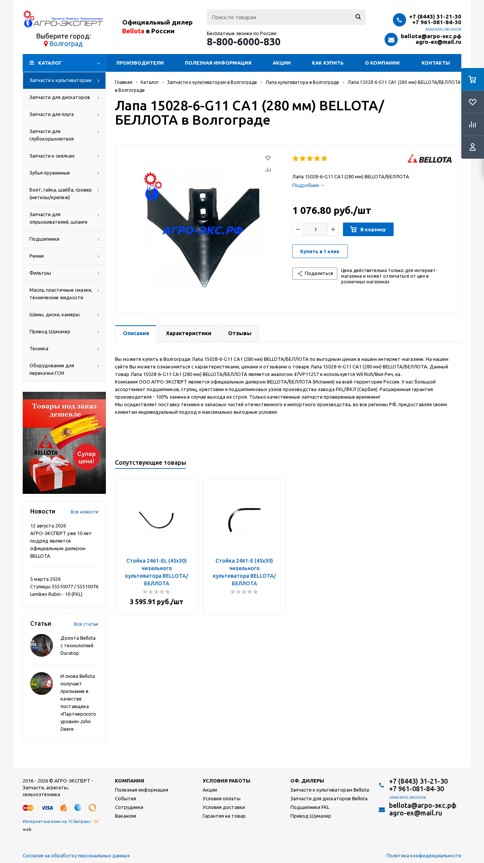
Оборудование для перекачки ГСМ (51, 369)
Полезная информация (218, 62)
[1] (295, 159)
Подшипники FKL (309, 807)
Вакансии (125, 815)
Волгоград (66, 43)
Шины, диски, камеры (54, 314)
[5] (324, 159)
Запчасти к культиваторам (60, 80)
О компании (382, 62)
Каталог (50, 62)
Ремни (36, 255)
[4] (317, 159)
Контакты (436, 62)
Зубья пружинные (49, 172)
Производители (140, 62)
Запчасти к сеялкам (51, 155)
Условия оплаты (221, 798)
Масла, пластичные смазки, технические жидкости (60, 293)
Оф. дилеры (307, 780)
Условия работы (226, 780)
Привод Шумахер (49, 331)
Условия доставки (224, 807)
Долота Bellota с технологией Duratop (78, 645)
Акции (282, 62)
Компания (129, 780)
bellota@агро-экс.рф (431, 36)
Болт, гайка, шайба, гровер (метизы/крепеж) (60, 193)
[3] (310, 159)
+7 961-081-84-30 (436, 22)
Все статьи (86, 624)
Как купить (328, 62)
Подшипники (44, 238)
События (125, 798)
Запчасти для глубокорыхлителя (51, 134)
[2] (303, 159)
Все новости (84, 511)
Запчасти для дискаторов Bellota (329, 798)
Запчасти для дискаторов (59, 97)
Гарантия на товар (224, 815)
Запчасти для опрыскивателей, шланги (58, 218)
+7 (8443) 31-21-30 (435, 16)
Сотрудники (129, 807)
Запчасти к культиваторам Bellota (329, 789)
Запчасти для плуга (51, 114)
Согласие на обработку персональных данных (76, 855)
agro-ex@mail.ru (438, 42)
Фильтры (40, 272)
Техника (38, 348)
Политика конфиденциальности (423, 855)
